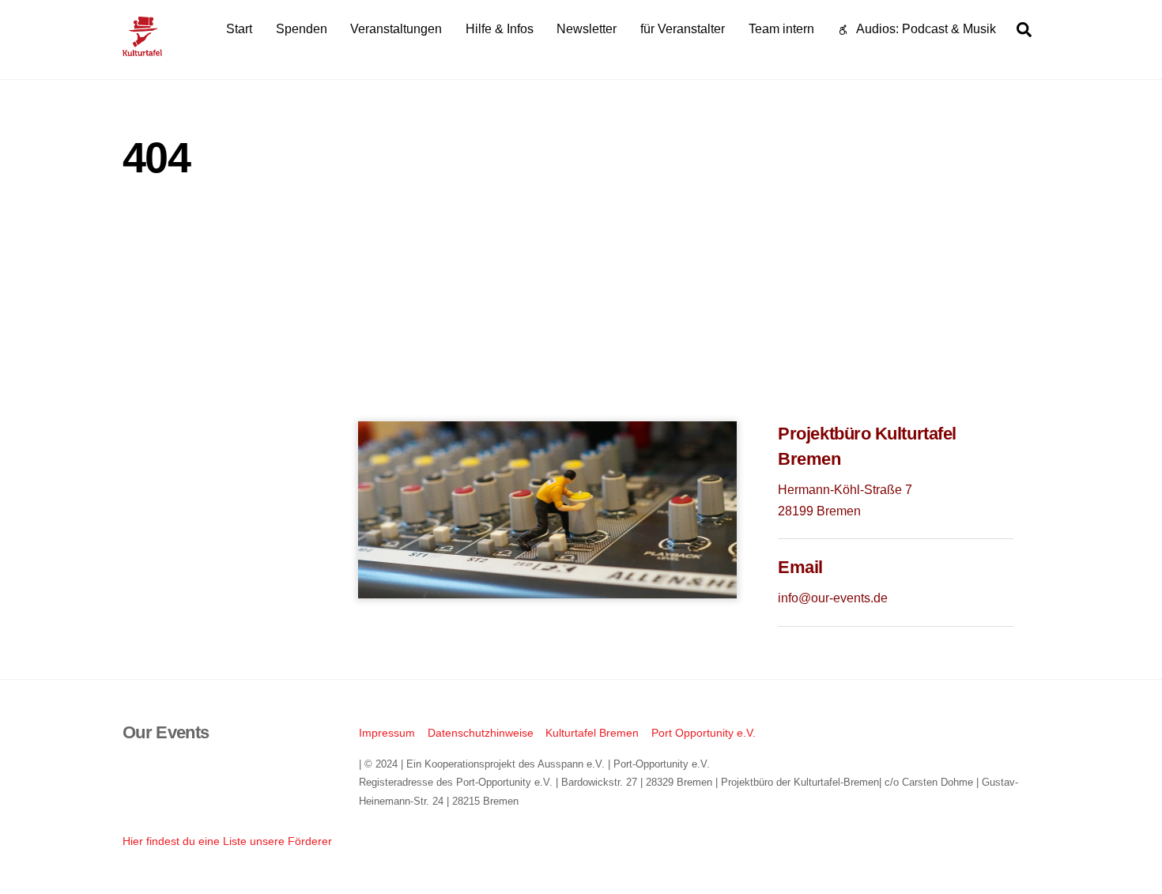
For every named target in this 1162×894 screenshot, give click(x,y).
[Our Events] (142, 48)
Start (239, 29)
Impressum (387, 732)
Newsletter (586, 29)
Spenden (301, 29)
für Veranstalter (682, 29)
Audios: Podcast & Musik (925, 29)
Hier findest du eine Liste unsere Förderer (227, 841)
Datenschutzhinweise (481, 732)
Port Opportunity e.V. (703, 732)
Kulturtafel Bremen (592, 732)
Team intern (781, 29)
